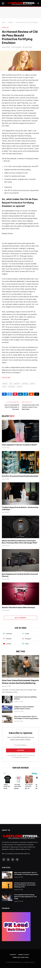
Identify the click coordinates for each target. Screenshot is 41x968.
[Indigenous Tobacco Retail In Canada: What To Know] (7, 709)
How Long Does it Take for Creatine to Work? (19, 445)
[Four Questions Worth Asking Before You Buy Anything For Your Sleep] (7, 897)
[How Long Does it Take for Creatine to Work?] (20, 431)
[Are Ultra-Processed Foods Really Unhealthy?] (20, 462)
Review (19, 386)
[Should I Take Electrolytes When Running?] (20, 593)
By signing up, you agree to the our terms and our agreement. (21, 756)
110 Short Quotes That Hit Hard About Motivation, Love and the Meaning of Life (24, 885)
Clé (11, 383)
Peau (4, 386)
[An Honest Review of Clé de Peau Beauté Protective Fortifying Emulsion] (20, 61)
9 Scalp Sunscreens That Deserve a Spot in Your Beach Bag (30, 407)
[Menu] (3, 3)
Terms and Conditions (20, 957)
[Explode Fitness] (21, 3)
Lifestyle (5, 27)
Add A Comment (20, 618)
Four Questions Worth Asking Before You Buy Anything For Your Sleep (25, 896)
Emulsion (17, 383)
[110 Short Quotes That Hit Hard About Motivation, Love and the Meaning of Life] (7, 885)
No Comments (17, 47)
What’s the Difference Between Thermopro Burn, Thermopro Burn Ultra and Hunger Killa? (19, 542)
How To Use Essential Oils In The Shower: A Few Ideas (11, 407)
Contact (13, 954)
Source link (6, 377)
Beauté (5, 383)
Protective (11, 386)
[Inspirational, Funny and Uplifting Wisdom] (7, 699)
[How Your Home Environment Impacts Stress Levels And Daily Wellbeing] (20, 666)
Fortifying (25, 383)
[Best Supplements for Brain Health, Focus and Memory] (20, 560)
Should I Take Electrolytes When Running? (18, 608)
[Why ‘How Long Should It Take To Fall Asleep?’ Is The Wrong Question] (7, 719)
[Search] (38, 3)
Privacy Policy (18, 757)
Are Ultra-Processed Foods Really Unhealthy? (20, 476)
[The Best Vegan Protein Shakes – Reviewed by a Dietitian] (20, 493)
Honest (32, 383)
